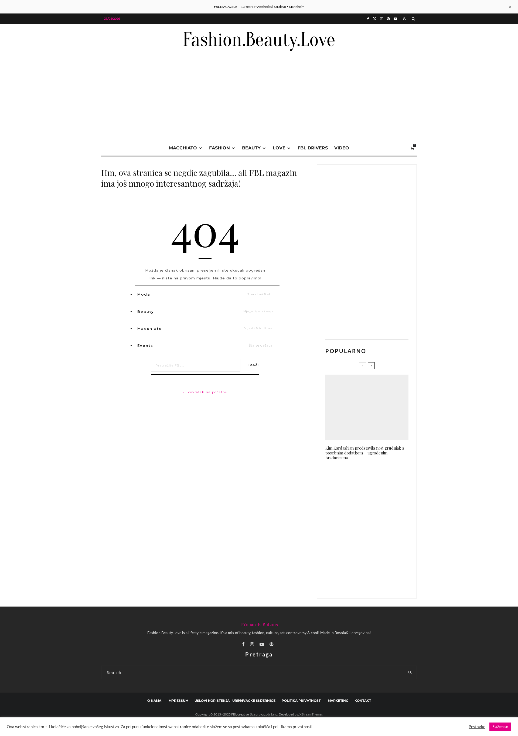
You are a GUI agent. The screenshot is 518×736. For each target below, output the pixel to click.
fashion (219, 147)
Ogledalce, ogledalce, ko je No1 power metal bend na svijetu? (377, 556)
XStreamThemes (311, 714)
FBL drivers (313, 147)
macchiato (183, 147)
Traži (253, 365)
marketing (338, 701)
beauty (251, 147)
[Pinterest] (388, 18)
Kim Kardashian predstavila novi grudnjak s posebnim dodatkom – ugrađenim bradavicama (364, 453)
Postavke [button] (477, 726)
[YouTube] (395, 18)
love (279, 147)
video (341, 147)
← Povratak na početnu (205, 392)
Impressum (178, 701)
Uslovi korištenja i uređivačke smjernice (235, 701)
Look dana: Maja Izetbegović (373, 530)
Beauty (207, 311)
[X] (374, 18)
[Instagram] (381, 18)
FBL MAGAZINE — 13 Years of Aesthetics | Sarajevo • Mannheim (259, 7)
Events (207, 345)
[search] (410, 672)
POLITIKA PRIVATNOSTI (302, 701)
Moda (207, 294)
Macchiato (207, 328)
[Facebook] (368, 18)
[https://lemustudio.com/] (259, 62)
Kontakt (363, 701)
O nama (154, 701)
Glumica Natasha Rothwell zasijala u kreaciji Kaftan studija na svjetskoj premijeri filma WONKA (376, 503)
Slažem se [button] (500, 726)
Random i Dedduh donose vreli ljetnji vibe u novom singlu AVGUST (376, 477)
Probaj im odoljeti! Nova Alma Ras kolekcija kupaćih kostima (378, 581)
